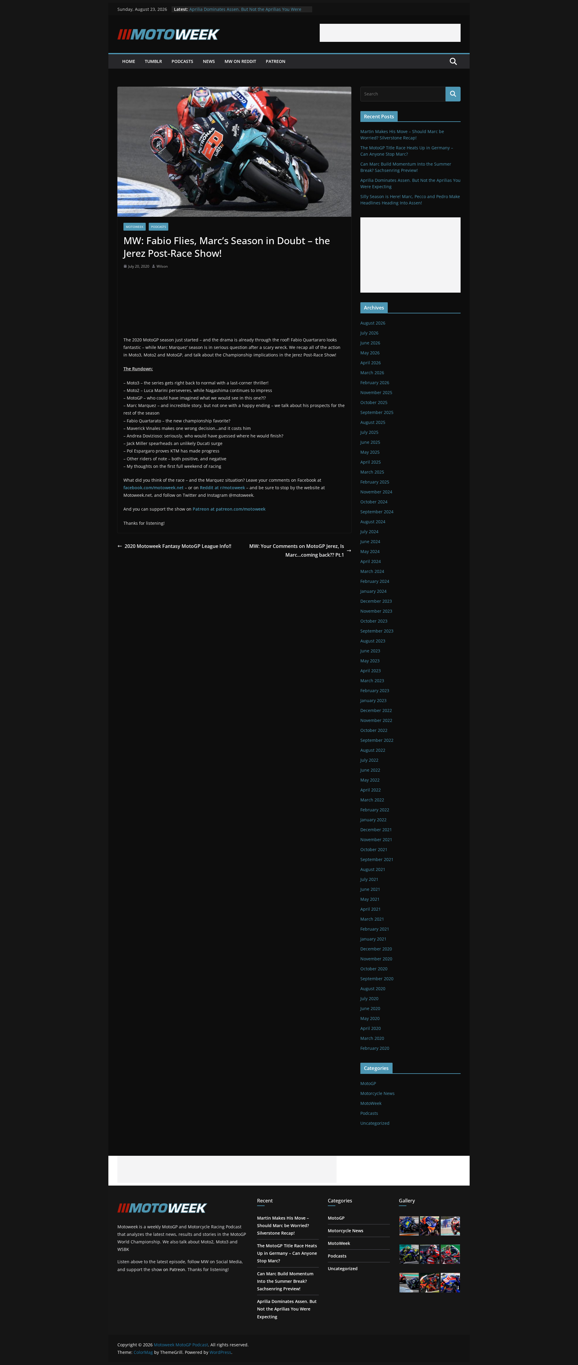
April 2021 (370, 909)
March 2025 (372, 472)
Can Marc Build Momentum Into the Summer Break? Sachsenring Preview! (285, 1281)
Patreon (275, 61)
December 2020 (376, 949)
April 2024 (370, 561)
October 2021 (373, 849)
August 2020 (372, 988)
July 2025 (369, 432)
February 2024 (374, 581)
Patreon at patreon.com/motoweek (229, 509)
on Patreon (174, 1269)
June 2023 (370, 651)
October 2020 (373, 969)
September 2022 (376, 740)
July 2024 (369, 531)
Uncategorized (375, 1123)
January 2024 (373, 591)
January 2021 (373, 939)
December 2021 (376, 829)
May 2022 (370, 780)
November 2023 (376, 611)
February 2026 (374, 382)
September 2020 (376, 978)
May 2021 (370, 899)
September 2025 (376, 412)
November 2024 (376, 492)
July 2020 (369, 998)
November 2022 (376, 720)
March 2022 (372, 800)
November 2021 (376, 839)
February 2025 (374, 482)
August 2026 (372, 323)
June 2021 (370, 889)
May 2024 (370, 551)
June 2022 (370, 770)
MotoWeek (134, 227)
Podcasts (182, 61)
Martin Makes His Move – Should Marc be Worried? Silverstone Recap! (283, 1225)
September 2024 (376, 512)
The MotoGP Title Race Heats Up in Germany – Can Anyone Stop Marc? (287, 1253)
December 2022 (376, 710)
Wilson (162, 266)
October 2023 (373, 621)
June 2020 (370, 1008)
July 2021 (369, 879)
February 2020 (374, 1048)
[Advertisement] (390, 33)
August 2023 (372, 641)
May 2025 (370, 452)
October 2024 (373, 502)
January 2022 (373, 819)
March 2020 (372, 1038)
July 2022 (369, 760)
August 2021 (372, 869)
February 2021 (374, 929)
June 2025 (370, 442)
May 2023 (370, 661)
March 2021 (372, 919)
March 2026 (372, 372)
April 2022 (370, 790)
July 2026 (369, 333)
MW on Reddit (240, 61)
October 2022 (373, 730)
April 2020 (370, 1028)
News (209, 61)
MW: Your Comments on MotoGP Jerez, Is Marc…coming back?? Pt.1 (296, 550)
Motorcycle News (377, 1093)
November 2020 (376, 959)
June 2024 (370, 541)
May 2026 (370, 353)
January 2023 (373, 700)
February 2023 (374, 690)
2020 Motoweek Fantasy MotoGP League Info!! (178, 546)
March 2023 (372, 680)
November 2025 (376, 392)
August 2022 (372, 750)
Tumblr (153, 61)
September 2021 (376, 859)
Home (128, 61)
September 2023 (376, 631)
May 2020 (370, 1018)
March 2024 (372, 571)
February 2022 (374, 810)
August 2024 (372, 521)
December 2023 (376, 601)
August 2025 (372, 422)
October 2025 (373, 402)
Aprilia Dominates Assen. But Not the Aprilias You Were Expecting (287, 1308)
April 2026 (370, 362)
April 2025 (370, 462)
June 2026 (370, 343)
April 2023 (370, 670)
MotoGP (368, 1083)
